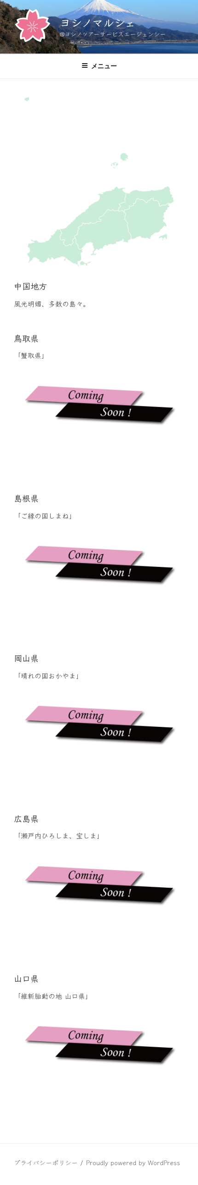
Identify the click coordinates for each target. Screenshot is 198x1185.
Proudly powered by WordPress (133, 1162)
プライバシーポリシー (46, 1162)
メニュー (104, 66)
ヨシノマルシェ (97, 22)
